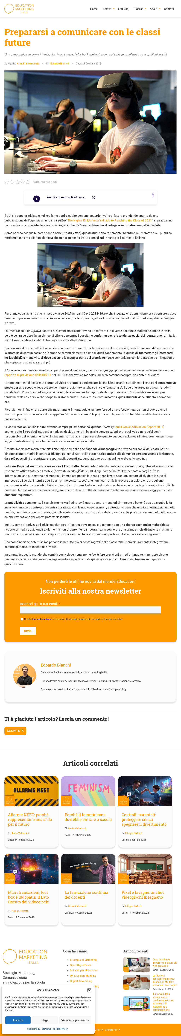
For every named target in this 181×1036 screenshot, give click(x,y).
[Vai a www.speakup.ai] (153, 195)
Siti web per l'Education (84, 970)
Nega (45, 1020)
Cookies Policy (112, 1029)
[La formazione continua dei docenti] (88, 870)
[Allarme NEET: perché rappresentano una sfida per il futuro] (31, 792)
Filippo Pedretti (133, 833)
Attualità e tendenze (28, 63)
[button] (89, 990)
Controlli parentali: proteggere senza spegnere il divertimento (144, 819)
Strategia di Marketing (83, 959)
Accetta (18, 1020)
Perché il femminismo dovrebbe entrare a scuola (88, 817)
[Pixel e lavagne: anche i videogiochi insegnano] (145, 870)
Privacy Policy (95, 1029)
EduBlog (123, 9)
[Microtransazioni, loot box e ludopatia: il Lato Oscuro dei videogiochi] (31, 870)
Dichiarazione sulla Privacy (55, 1029)
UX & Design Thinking (83, 975)
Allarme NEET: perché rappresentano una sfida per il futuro (30, 819)
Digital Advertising (81, 981)
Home (94, 9)
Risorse (138, 9)
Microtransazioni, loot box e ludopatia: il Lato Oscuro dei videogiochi (28, 897)
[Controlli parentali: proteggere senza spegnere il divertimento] (145, 792)
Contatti (169, 9)
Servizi (107, 9)
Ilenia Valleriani (20, 833)
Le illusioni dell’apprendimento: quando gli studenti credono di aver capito (165, 980)
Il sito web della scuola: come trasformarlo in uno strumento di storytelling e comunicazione (163, 1002)
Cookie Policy (33, 1029)
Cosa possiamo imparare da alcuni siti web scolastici (165, 962)
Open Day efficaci (80, 965)
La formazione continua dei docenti (86, 894)
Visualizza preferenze (75, 1020)
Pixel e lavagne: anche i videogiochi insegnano (143, 894)
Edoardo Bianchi (59, 63)
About (153, 9)
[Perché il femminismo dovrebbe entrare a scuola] (88, 792)
